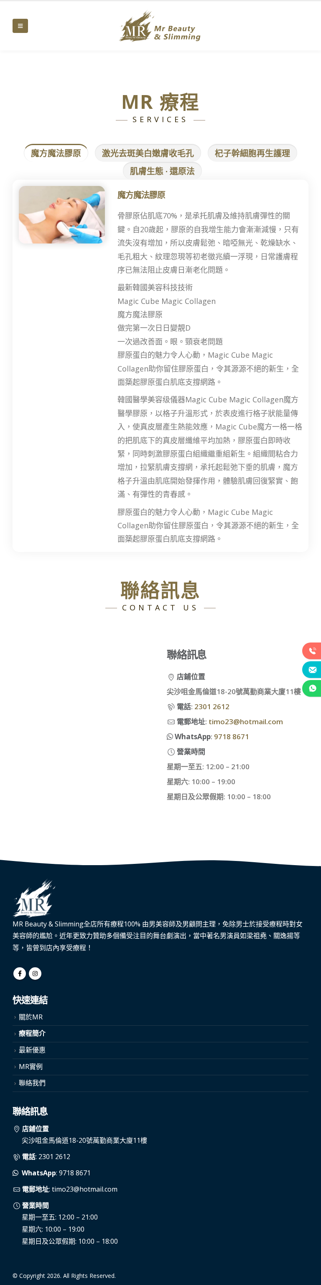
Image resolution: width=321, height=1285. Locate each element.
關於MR (31, 1016)
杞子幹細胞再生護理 (252, 153)
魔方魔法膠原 (56, 153)
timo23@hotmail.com (246, 721)
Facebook (19, 973)
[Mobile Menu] (20, 26)
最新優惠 (32, 1049)
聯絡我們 (32, 1082)
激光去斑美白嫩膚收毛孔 (148, 153)
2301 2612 (211, 706)
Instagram (35, 973)
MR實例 (31, 1066)
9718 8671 (231, 736)
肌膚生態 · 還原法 (162, 171)
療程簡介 (32, 1033)
